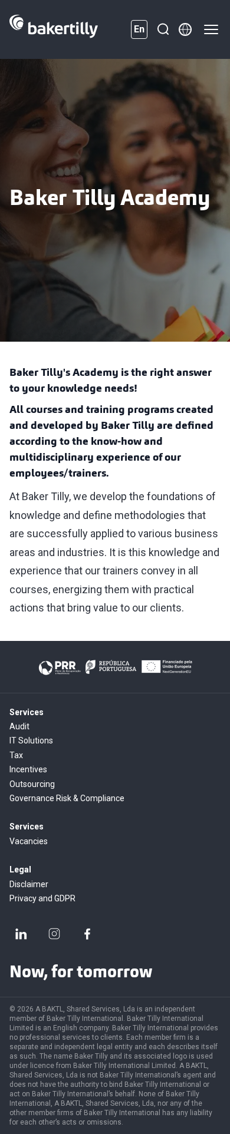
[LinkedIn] (21, 933)
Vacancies (28, 841)
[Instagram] (54, 933)
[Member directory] (185, 29)
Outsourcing (32, 784)
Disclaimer (28, 884)
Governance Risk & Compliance (66, 798)
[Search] (162, 29)
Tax (16, 755)
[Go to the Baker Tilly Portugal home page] (53, 29)
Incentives (28, 769)
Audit (19, 726)
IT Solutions (31, 740)
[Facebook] (87, 933)
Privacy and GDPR (42, 898)
